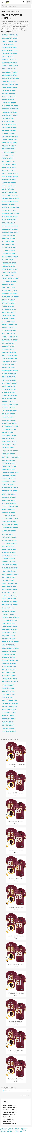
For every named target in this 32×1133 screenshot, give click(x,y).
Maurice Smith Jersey (10, 137)
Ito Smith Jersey (8, 118)
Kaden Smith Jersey (9, 670)
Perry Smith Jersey (9, 69)
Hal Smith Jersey (8, 448)
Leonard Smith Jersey (10, 66)
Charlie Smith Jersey (9, 596)
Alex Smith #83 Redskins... (16, 850)
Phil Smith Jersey (8, 559)
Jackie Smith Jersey (9, 97)
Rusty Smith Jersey (9, 713)
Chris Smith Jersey (9, 331)
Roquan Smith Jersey (10, 177)
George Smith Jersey (9, 47)
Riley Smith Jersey (8, 728)
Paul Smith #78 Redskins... (16, 907)
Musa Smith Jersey (9, 183)
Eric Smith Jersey (8, 93)
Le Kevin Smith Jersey (10, 451)
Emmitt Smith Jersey (9, 41)
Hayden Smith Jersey (9, 679)
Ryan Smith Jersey (8, 614)
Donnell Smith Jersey (10, 506)
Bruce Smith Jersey (9, 235)
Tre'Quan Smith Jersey (10, 642)
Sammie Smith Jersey (9, 423)
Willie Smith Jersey (9, 445)
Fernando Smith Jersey (10, 201)
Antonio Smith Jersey (10, 84)
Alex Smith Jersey (8, 321)
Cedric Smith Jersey (9, 63)
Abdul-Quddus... (8, 1119)
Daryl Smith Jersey (9, 186)
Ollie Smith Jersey (9, 515)
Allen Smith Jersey (9, 220)
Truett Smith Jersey (9, 700)
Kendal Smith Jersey (9, 324)
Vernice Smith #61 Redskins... (16, 993)
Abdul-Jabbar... (8, 1117)
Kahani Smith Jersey (9, 411)
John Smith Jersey (8, 368)
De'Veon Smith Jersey (10, 626)
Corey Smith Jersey (9, 482)
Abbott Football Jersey (10, 1110)
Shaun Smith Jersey (9, 309)
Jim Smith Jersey (8, 608)
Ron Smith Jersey (8, 133)
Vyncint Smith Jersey (10, 528)
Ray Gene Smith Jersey (10, 269)
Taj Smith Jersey (8, 534)
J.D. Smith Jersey (8, 275)
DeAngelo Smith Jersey (10, 472)
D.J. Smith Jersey (8, 260)
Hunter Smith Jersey (9, 537)
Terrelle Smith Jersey (10, 72)
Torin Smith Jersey (9, 666)
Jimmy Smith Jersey (9, 180)
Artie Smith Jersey (9, 312)
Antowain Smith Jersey (10, 214)
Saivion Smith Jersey (9, 383)
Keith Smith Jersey (9, 130)
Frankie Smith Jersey (9, 272)
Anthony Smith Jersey (10, 488)
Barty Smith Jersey (9, 494)
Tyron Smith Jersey (9, 401)
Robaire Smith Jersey (10, 371)
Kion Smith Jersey (8, 636)
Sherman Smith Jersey (10, 620)
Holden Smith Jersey (9, 556)
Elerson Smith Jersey (10, 660)
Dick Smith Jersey (8, 694)
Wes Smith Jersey (8, 512)
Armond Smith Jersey (10, 257)
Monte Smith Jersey (9, 442)
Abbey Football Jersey (10, 1107)
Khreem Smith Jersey (9, 586)
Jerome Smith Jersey (9, 124)
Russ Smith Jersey (8, 266)
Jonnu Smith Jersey (9, 639)
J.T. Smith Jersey (8, 100)
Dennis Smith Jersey (9, 53)
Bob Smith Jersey (8, 346)
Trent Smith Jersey (9, 710)
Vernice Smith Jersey (10, 87)
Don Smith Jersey (8, 149)
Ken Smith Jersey (8, 306)
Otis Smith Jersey (8, 460)
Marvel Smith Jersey (9, 706)
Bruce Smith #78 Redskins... (16, 936)
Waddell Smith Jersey (10, 405)
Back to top (24, 1095)
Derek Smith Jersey (9, 623)
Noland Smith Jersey (9, 565)
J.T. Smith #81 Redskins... (16, 878)
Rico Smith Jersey (8, 334)
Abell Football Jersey (9, 1124)
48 (9, 1091)
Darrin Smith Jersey (9, 395)
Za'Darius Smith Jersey (10, 198)
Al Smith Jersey (7, 722)
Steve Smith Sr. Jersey (10, 195)
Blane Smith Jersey (9, 500)
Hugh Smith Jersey (9, 731)
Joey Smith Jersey (8, 673)
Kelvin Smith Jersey (9, 263)
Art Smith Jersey (8, 432)
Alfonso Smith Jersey (10, 50)
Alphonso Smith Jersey (10, 426)
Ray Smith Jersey (8, 685)
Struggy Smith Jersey (10, 115)
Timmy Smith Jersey (9, 386)
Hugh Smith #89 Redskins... (16, 793)
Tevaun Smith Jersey (9, 540)
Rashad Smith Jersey (9, 143)
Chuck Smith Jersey (9, 164)
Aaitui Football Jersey (10, 1105)
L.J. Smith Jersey (8, 189)
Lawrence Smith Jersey (10, 232)
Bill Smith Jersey (8, 57)
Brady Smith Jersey (9, 167)
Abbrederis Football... (10, 1112)
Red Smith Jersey (8, 485)
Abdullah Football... (9, 1121)
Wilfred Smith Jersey (10, 38)
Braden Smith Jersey (9, 549)
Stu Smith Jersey (8, 697)
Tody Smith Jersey (8, 241)
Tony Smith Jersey (8, 121)
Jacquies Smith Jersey (10, 106)
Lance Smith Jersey (9, 81)
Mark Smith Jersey (9, 103)
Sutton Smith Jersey (9, 602)
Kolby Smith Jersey (9, 571)
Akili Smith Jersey (8, 288)
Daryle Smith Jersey (9, 358)
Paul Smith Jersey (8, 417)
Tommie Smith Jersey (9, 291)
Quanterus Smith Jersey (11, 457)
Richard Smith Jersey (10, 568)
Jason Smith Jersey (9, 676)
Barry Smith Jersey (9, 509)
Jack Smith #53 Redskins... (16, 1021)
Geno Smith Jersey (9, 611)
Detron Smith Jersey (9, 429)
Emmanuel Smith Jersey (10, 574)
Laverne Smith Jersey (10, 703)
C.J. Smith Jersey (8, 343)
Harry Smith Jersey (9, 469)
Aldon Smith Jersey (9, 392)
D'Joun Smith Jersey (9, 543)
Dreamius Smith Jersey (10, 617)
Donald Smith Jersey (9, 389)
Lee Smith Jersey (8, 155)
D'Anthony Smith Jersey (10, 278)
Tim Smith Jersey (8, 725)
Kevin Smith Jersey (9, 380)
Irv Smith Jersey (8, 365)
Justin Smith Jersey (9, 328)
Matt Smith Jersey (8, 438)
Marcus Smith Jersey (10, 174)
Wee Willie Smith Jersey (10, 648)
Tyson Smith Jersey (9, 657)
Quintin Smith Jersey (9, 281)
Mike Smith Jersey (8, 161)
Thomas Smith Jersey (10, 217)
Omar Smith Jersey (9, 663)
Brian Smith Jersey (9, 352)
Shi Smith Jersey (8, 244)
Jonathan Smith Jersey (10, 207)
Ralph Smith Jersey (9, 152)
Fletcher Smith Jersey (10, 297)
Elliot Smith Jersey (9, 420)
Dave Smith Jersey (8, 300)
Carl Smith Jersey (8, 223)
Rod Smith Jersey (8, 251)
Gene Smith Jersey (8, 479)
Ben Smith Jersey (8, 44)
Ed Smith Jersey (8, 158)
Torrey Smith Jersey (9, 192)
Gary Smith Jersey (8, 303)
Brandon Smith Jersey (10, 226)
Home (6, 1101)
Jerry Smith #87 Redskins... (16, 821)
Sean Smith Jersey (8, 284)
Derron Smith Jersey (9, 294)
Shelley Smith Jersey (9, 629)
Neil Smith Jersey (8, 454)
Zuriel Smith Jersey (9, 408)
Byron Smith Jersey (9, 562)
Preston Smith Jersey (10, 519)
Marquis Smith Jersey (10, 337)
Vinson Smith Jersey (9, 140)
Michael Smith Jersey (10, 589)
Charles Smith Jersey (10, 35)
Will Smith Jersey (8, 645)
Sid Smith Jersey (8, 580)
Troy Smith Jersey (8, 171)
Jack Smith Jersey (8, 691)
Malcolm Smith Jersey (10, 355)
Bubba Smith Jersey (9, 552)
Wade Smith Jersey (9, 531)
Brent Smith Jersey (9, 633)
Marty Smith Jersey (9, 238)
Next (28, 1091)
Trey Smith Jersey (8, 577)
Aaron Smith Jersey (9, 435)
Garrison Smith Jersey (10, 109)
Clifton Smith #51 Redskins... (16, 1050)
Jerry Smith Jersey (9, 503)
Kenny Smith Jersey (9, 592)
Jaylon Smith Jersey (9, 374)
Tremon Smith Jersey (9, 491)
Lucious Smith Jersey (10, 229)
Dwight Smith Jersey (9, 466)
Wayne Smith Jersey (9, 60)
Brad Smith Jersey (8, 204)
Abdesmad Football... (9, 1114)
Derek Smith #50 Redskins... (16, 1079)
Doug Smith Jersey (9, 651)
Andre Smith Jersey (9, 90)
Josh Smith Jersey (8, 719)
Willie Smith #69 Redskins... (16, 964)
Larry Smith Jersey (9, 522)
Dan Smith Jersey (8, 414)
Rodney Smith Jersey (9, 247)
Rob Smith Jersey (8, 349)
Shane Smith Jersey (9, 654)
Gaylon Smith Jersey (9, 361)
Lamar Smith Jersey (9, 254)
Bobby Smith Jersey (9, 210)
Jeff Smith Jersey (8, 318)
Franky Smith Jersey (9, 583)
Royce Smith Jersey (9, 146)
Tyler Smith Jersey (9, 398)
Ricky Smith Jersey (9, 475)
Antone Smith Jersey (9, 127)
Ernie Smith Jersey (9, 497)
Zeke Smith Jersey (8, 546)
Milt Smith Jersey (8, 688)
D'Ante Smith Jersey (9, 315)
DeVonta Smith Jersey (10, 682)
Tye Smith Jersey (8, 716)
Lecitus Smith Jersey (9, 75)
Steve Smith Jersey (9, 599)
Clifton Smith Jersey (9, 340)
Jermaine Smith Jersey (10, 525)
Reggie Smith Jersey (9, 112)
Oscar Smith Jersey (9, 463)
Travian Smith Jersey (9, 605)
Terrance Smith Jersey (10, 78)
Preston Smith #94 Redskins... (16, 764)
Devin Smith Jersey (9, 377)
